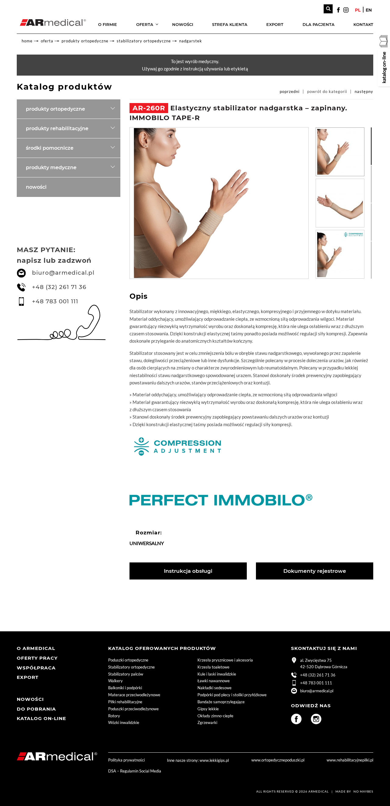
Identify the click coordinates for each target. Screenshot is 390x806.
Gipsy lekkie (208, 708)
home (27, 40)
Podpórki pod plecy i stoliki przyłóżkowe (232, 694)
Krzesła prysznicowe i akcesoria (225, 660)
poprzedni (290, 91)
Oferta (144, 24)
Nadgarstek (190, 40)
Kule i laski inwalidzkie (216, 674)
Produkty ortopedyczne (85, 40)
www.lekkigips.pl (214, 760)
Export (274, 24)
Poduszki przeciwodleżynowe (133, 708)
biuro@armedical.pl (63, 272)
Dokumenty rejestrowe (314, 571)
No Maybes (363, 791)
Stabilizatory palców (125, 674)
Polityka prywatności (126, 760)
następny (364, 91)
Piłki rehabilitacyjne (125, 701)
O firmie (107, 24)
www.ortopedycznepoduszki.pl (277, 760)
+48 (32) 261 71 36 (59, 287)
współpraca (36, 668)
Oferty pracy (37, 658)
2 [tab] (374, 168)
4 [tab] (374, 244)
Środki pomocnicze (49, 148)
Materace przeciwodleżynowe (134, 694)
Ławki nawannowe (213, 680)
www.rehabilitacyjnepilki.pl (350, 760)
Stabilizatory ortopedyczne (144, 40)
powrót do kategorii (327, 91)
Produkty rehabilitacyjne (57, 128)
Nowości (182, 24)
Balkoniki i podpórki (125, 687)
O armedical (36, 648)
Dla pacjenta (319, 24)
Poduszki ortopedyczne (128, 660)
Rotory (114, 715)
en (369, 10)
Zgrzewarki (207, 722)
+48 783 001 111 (55, 301)
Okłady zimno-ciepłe (215, 715)
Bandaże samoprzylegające (221, 701)
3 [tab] (374, 206)
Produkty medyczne (51, 167)
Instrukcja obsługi (188, 571)
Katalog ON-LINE (41, 718)
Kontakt (363, 24)
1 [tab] (374, 130)
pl (357, 10)
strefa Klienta (229, 24)
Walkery (115, 680)
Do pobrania (36, 709)
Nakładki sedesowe (214, 687)
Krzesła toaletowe (213, 667)
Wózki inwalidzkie (123, 722)
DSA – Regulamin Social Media (134, 771)
